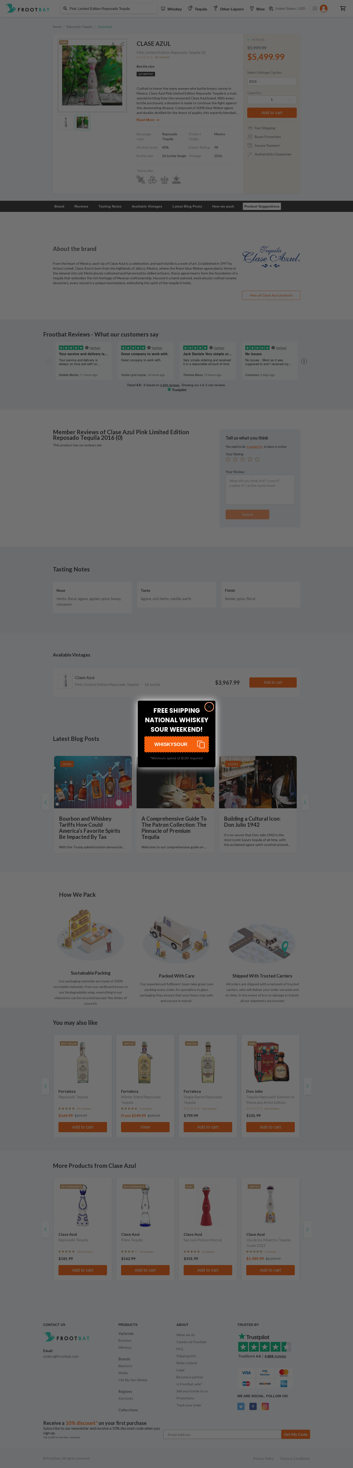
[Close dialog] (209, 707)
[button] (176, 744)
